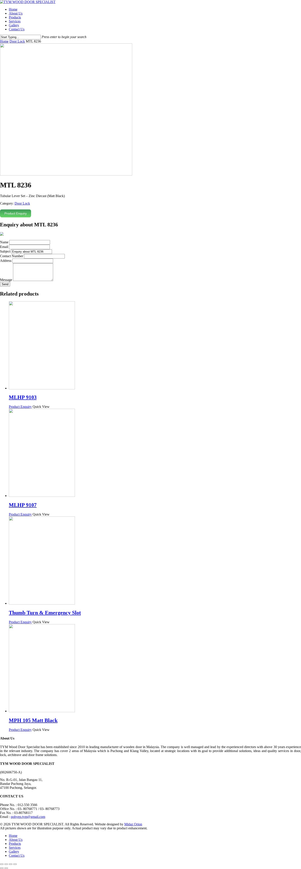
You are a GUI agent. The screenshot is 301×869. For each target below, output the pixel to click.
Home (13, 9)
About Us (15, 13)
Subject (5, 251)
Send (5, 284)
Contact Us (16, 29)
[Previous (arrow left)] (2, 868)
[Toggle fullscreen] (10, 864)
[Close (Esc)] (2, 864)
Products (15, 17)
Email (4, 247)
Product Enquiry (15, 213)
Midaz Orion (133, 824)
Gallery (14, 25)
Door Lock (17, 41)
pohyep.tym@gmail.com (28, 817)
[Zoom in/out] (15, 864)
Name (4, 242)
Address (5, 261)
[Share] (6, 864)
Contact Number (11, 256)
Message (6, 280)
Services (14, 21)
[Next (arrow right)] (6, 868)
